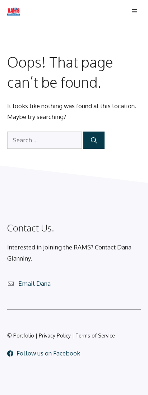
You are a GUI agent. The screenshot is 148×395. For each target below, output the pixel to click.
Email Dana (34, 283)
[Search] (94, 140)
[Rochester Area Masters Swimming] (13, 11)
